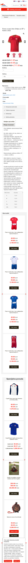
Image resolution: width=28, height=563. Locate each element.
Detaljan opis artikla (9, 121)
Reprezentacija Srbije (8, 103)
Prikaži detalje (8, 561)
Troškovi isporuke (10, 110)
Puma (4, 99)
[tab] (14, 107)
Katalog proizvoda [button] (15, 9)
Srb (16, 1)
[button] (1, 293)
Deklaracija (8, 113)
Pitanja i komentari (9, 125)
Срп (25, 1)
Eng (21, 1)
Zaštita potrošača (10, 117)
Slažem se (16, 561)
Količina (4, 68)
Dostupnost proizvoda (11, 107)
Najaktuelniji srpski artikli (9, 95)
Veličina (4, 74)
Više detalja (14, 248)
